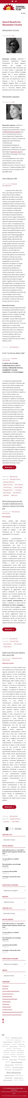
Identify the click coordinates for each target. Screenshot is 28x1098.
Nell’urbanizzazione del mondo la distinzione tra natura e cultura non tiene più (13, 505)
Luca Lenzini (21, 1057)
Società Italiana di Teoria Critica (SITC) (12, 1012)
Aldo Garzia (7, 1037)
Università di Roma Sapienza (12, 132)
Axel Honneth (17, 1042)
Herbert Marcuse (6, 1054)
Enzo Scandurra (19, 484)
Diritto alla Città (6, 360)
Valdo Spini (6, 495)
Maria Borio (7, 1061)
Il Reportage (5, 1004)
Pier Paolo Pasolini (17, 1067)
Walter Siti (16, 1080)
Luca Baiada (18, 490)
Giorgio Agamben (20, 1050)
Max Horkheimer (7, 644)
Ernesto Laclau (22, 1046)
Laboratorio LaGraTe (16, 152)
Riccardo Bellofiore (17, 1069)
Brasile (23, 1041)
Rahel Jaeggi (8, 1069)
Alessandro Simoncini (8, 482)
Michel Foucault (18, 1065)
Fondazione (14, 184)
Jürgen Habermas (20, 1054)
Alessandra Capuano (10, 96)
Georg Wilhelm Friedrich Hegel (10, 1050)
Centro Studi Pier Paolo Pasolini (10, 991)
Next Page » (18, 829)
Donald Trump (21, 1044)
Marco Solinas (22, 1059)
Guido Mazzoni (6, 1052)
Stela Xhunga (8, 1078)
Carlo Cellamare (6, 1044)
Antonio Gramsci (18, 1040)
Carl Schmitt (14, 1044)
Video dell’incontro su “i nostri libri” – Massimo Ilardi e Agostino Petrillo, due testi (13, 852)
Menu (24, 13)
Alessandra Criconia (10, 30)
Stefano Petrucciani (19, 1075)
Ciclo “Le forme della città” (13, 353)
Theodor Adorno (7, 646)
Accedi (24, 1095)
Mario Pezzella (7, 492)
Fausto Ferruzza (7, 487)
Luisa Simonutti (5, 1059)
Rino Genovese (17, 492)
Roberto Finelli (9, 1075)
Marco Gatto (13, 1060)
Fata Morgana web (7, 996)
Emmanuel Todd (14, 641)
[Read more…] (10, 467)
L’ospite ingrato (6, 1007)
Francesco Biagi (18, 487)
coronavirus (6, 821)
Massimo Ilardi (9, 1065)
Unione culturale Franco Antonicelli (11, 1014)
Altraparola (5, 986)
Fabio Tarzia (8, 1048)
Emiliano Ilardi (5, 1046)
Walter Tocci (14, 495)
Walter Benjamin (7, 1080)
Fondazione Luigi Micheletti (9, 999)
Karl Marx (6, 1057)
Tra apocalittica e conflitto (10, 859)
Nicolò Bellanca (8, 1067)
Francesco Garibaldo (17, 1048)
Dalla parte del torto (7, 994)
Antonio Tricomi (7, 1042)
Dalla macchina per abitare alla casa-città (13, 653)
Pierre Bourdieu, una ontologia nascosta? (11, 865)
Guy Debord (13, 1052)
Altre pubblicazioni (6, 185)
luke (13, 35)
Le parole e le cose (7, 1009)
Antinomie (5, 988)
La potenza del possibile (9, 871)
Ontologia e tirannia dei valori (11, 877)
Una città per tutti (9, 178)
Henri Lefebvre (15, 821)
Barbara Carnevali (7, 484)
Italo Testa (13, 1054)
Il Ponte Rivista (6, 1001)
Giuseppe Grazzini (7, 490)
